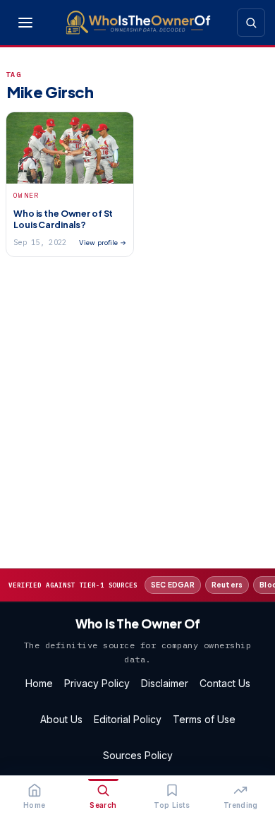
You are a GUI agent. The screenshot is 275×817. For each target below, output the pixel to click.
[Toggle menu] (25, 22)
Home (39, 683)
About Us (61, 719)
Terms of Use (204, 719)
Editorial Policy (127, 719)
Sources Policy (138, 755)
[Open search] (251, 22)
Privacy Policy (97, 683)
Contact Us (225, 683)
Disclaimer (164, 683)
